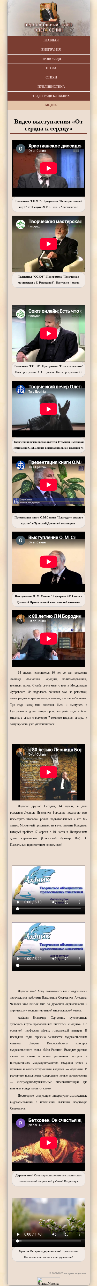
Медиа (51, 105)
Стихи (51, 77)
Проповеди (51, 59)
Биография (51, 49)
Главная (51, 40)
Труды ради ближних (51, 96)
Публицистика (51, 87)
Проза (51, 68)
